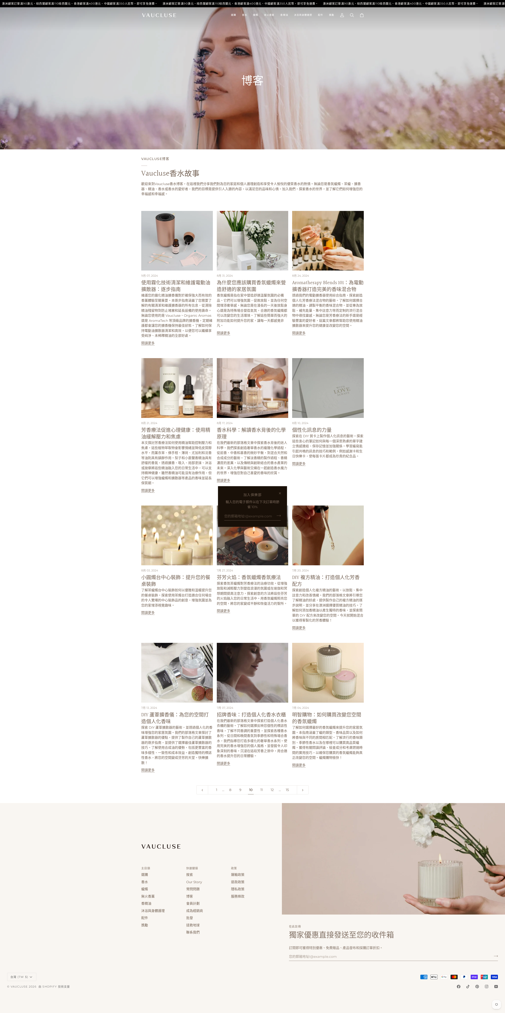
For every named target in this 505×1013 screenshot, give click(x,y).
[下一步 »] (303, 789)
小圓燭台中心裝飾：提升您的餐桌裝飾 (175, 581)
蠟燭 (144, 889)
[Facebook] (458, 986)
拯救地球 (193, 925)
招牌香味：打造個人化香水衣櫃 (251, 715)
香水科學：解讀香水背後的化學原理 (251, 433)
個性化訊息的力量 (312, 430)
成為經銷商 (194, 911)
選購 (144, 875)
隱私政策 (237, 889)
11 (261, 790)
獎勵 (144, 925)
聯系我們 (193, 932)
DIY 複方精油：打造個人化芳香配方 (326, 581)
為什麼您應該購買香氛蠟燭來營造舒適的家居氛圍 (251, 286)
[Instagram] (486, 986)
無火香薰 (148, 896)
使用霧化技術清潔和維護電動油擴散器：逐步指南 (175, 286)
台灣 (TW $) (19, 977)
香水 (144, 882)
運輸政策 (237, 875)
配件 (144, 918)
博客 (189, 896)
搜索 (189, 875)
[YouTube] (496, 986)
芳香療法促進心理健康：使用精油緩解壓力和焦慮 (175, 433)
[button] (233, 15)
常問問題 (193, 889)
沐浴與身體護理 (153, 911)
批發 (189, 918)
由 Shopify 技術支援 (54, 986)
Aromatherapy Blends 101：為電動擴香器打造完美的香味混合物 (328, 286)
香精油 (146, 903)
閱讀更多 (148, 343)
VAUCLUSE (19, 986)
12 (272, 790)
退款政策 (237, 882)
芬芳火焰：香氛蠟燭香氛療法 (249, 577)
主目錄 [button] (145, 868)
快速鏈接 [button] (192, 868)
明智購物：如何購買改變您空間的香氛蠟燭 (326, 718)
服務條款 (237, 896)
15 (287, 790)
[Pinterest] (477, 986)
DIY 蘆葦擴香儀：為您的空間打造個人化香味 (175, 718)
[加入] (277, 516)
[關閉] (281, 493)
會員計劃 (193, 903)
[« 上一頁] (202, 789)
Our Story (194, 882)
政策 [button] (234, 868)
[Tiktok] (467, 986)
